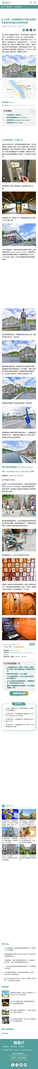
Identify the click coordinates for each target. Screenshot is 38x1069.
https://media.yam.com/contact (19, 1059)
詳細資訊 (32, 644)
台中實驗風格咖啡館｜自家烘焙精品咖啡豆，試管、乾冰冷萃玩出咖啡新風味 (19, 973)
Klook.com (5, 105)
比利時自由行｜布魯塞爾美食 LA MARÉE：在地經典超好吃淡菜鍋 (20, 725)
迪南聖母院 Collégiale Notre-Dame (18, 120)
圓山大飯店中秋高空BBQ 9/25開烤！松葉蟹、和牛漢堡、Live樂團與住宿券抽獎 (20, 979)
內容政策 (21, 1046)
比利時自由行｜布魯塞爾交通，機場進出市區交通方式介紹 (20, 720)
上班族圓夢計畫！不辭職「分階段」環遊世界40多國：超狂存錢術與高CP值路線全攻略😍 (21, 669)
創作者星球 (14, 1046)
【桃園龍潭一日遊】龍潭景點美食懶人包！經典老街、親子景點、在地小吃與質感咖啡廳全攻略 (20, 961)
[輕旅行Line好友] (25, 1065)
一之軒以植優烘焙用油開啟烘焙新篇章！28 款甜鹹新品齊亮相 (20, 967)
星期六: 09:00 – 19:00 (18, 656)
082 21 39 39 (15, 650)
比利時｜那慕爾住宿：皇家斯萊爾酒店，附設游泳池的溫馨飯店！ (20, 709)
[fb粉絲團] (12, 1065)
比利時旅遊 (17, 6)
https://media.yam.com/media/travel (19, 1055)
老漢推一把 (21, 26)
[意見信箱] (21, 1065)
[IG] (17, 1065)
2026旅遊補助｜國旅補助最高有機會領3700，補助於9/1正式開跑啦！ (20, 949)
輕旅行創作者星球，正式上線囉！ (17, 674)
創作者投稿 (5, 1046)
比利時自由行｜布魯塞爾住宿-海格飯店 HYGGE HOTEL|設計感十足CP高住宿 (20, 715)
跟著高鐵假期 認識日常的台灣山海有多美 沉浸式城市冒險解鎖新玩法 (20, 955)
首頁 (2, 6)
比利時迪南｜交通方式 (14, 115)
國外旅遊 (9, 6)
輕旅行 (6, 2)
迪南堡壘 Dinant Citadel (15, 122)
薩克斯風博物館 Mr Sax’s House (17, 117)
